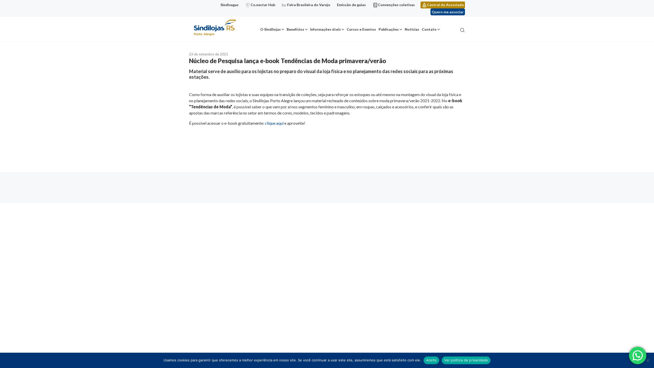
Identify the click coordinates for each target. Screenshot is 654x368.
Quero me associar (448, 12)
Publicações (389, 29)
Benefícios (295, 29)
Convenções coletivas (396, 5)
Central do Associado (445, 5)
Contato (429, 29)
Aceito (431, 360)
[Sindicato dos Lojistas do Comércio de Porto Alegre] (214, 28)
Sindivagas (229, 5)
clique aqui (274, 123)
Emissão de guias (351, 5)
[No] (647, 360)
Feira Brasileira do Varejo (308, 5)
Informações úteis (325, 29)
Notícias (412, 29)
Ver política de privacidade (466, 360)
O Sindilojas (270, 29)
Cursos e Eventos (361, 29)
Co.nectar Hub (263, 5)
